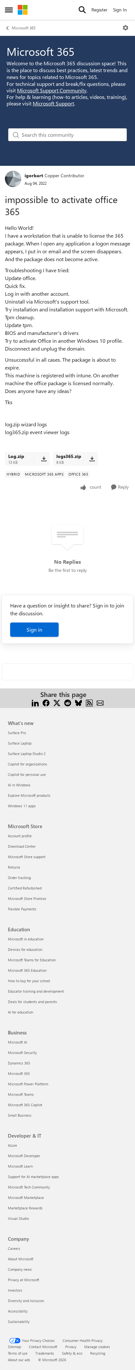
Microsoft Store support (27, 856)
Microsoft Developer (24, 1155)
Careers (14, 1248)
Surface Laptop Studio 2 (27, 753)
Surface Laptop (19, 743)
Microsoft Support (53, 103)
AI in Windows (19, 784)
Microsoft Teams (21, 1094)
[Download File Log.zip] (44, 459)
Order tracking (19, 877)
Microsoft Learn (20, 1166)
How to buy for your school (29, 980)
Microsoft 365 (23, 27)
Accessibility (18, 1311)
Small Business (19, 1115)
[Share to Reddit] (67, 702)
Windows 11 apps (22, 805)
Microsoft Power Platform (28, 1083)
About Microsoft (20, 1258)
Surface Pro (17, 732)
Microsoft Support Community (52, 90)
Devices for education (25, 949)
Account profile (20, 835)
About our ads (19, 1359)
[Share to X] (56, 702)
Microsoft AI (17, 1042)
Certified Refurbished (25, 888)
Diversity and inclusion (26, 1300)
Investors (15, 1290)
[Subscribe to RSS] (89, 702)
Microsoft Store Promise (27, 898)
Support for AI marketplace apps (33, 1176)
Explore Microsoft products (29, 795)
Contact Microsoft (43, 1346)
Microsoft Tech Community (29, 1187)
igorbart (34, 175)
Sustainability (18, 1321)
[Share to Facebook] (46, 702)
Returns (14, 867)
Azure (12, 1145)
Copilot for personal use (27, 774)
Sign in (34, 629)
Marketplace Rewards (25, 1207)
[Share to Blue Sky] (78, 702)
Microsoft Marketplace (26, 1197)
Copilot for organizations (27, 764)
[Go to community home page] (23, 10)
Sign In (120, 10)
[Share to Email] (100, 702)
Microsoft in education (26, 939)
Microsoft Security (22, 1052)
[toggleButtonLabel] (125, 27)
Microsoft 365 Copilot (25, 1104)
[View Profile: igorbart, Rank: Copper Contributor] (13, 179)
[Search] (82, 10)
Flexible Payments (22, 908)
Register (99, 10)
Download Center (22, 846)
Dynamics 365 (19, 1063)
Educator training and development (36, 991)
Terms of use (18, 1353)
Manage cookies (97, 1346)
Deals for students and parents (32, 1001)
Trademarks (44, 1353)
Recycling (97, 1353)
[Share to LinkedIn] (35, 702)
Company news (20, 1269)
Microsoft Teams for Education (32, 959)
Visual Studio (18, 1218)
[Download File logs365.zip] (92, 459)
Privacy (70, 1346)
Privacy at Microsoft (23, 1279)
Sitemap (14, 1346)
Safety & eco (72, 1353)
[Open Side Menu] (9, 10)
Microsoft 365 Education (27, 970)
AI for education (20, 1012)
